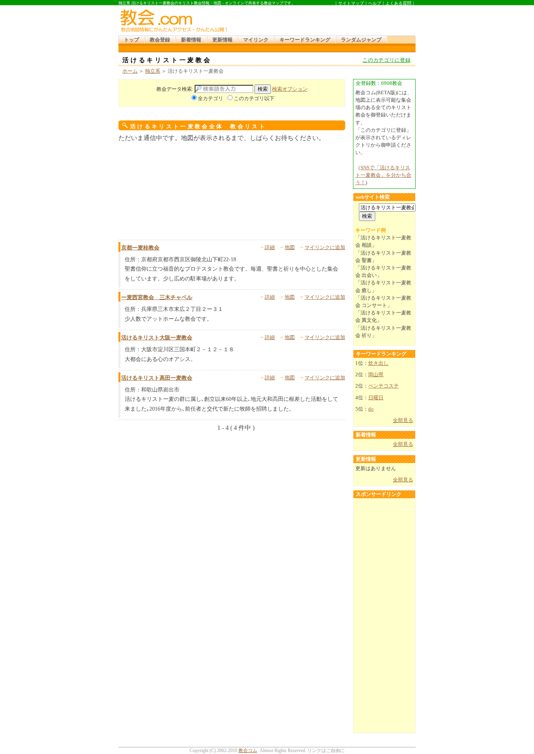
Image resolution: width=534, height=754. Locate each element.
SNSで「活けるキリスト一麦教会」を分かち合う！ (383, 175)
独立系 (152, 71)
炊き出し (378, 363)
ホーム (130, 71)
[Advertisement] (323, 19)
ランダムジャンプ (361, 40)
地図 (290, 247)
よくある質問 (398, 3)
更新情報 (222, 40)
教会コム (247, 750)
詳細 (270, 247)
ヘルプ (374, 3)
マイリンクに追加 (325, 247)
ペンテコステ (383, 386)
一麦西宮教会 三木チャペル (156, 297)
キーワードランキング (305, 40)
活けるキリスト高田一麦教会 (156, 378)
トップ (131, 40)
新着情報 (191, 40)
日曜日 (375, 397)
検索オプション (290, 89)
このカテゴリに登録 (386, 60)
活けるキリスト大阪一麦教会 (156, 338)
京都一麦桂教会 (140, 248)
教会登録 (160, 40)
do (371, 409)
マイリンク (256, 40)
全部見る (403, 420)
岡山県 (375, 374)
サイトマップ (351, 3)
